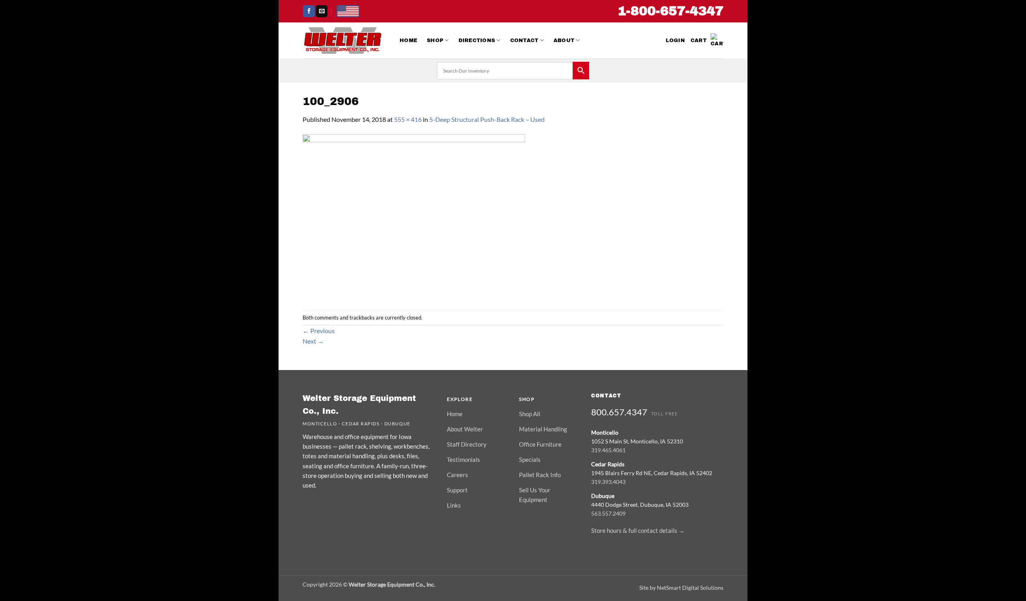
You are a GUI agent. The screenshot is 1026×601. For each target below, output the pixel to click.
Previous (319, 330)
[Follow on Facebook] (309, 11)
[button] (675, 40)
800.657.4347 (619, 412)
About (563, 40)
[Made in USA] (348, 11)
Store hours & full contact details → (638, 530)
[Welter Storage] (343, 40)
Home (408, 40)
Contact (524, 40)
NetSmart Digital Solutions (690, 587)
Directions (476, 40)
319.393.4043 (608, 481)
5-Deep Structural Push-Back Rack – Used (487, 119)
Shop (435, 40)
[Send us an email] (321, 11)
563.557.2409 (608, 513)
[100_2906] (414, 217)
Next (313, 341)
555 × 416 (408, 119)
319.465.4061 (608, 450)
